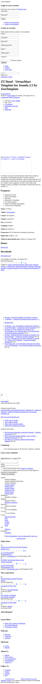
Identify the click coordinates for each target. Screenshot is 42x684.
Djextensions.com (12, 569)
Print (6, 108)
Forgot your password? (12, 22)
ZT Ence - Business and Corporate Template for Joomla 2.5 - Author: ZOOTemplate (22, 339)
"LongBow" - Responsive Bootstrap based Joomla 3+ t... (22, 319)
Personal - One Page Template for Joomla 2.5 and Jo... (21, 317)
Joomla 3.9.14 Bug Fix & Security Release (14, 547)
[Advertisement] (21, 133)
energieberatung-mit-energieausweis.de (13, 410)
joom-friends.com (9, 679)
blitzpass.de (29, 410)
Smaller (18, 101)
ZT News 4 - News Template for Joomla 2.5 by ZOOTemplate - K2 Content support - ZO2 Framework (22, 330)
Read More (10, 553)
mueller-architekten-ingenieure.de (18, 412)
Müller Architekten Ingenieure (29, 679)
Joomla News (5, 549)
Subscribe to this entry (11, 106)
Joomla (3, 580)
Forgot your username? (12, 24)
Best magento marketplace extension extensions (19, 432)
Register (4, 62)
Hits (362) (13, 586)
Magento (7, 441)
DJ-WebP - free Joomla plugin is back (12, 560)
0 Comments (9, 104)
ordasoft (9, 606)
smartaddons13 (11, 556)
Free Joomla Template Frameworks (30, 345)
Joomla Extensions (6, 562)
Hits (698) (13, 602)
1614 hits (3, 565)
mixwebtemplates (12, 590)
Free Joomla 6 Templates (8, 595)
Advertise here (21, 538)
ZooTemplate (11, 212)
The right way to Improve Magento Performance (20, 439)
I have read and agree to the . (18, 468)
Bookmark (8, 109)
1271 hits (3, 553)
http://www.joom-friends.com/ (10, 417)
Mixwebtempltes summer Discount (11, 578)
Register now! (22, 9)
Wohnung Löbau (6, 680)
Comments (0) (5, 586)
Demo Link (4, 247)
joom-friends (11, 95)
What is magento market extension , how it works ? (20, 436)
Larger (13, 101)
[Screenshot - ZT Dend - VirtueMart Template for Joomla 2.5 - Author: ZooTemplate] (16, 172)
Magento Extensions (11, 438)
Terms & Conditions (27, 468)
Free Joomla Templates (8, 597)
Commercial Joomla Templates (10, 97)
